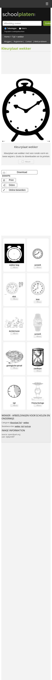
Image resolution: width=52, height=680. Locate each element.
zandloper (38, 368)
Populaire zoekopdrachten (14, 31)
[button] (14, 190)
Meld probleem (40, 41)
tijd (14, 403)
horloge (28, 426)
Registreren (18, 41)
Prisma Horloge (38, 403)
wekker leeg (14, 265)
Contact (29, 41)
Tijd (13, 36)
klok (38, 299)
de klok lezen (14, 331)
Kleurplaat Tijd (16, 422)
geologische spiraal (14, 365)
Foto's (24, 28)
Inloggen (7, 41)
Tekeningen (12, 28)
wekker (20, 36)
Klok (14, 296)
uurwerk (37, 265)
